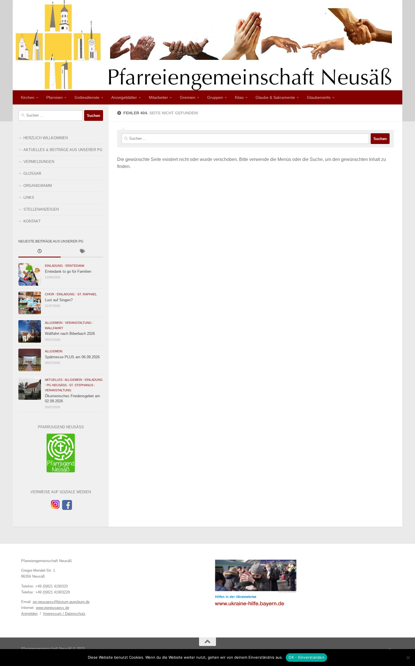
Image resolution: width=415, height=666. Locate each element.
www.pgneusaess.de (52, 608)
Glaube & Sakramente (275, 97)
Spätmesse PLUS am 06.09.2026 (72, 357)
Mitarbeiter (158, 97)
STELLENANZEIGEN (41, 209)
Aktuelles (53, 379)
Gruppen (215, 97)
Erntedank (74, 265)
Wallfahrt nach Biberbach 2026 (70, 333)
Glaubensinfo (319, 97)
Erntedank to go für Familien (68, 271)
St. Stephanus (81, 385)
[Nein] (408, 657)
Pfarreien (54, 97)
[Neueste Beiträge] (39, 251)
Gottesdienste (87, 97)
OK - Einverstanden (306, 657)
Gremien (187, 97)
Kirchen (27, 97)
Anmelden (29, 614)
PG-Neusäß (57, 385)
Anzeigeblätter (124, 97)
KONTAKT (32, 221)
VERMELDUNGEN (38, 162)
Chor (49, 294)
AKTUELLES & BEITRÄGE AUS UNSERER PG (62, 150)
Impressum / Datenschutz (64, 614)
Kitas (239, 97)
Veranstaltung (78, 322)
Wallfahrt (54, 328)
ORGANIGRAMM (37, 186)
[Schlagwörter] (82, 251)
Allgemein (53, 322)
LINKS (28, 197)
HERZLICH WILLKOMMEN (45, 138)
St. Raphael (87, 294)
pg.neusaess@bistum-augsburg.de (61, 602)
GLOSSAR (32, 173)
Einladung (54, 265)
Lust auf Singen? (59, 300)
